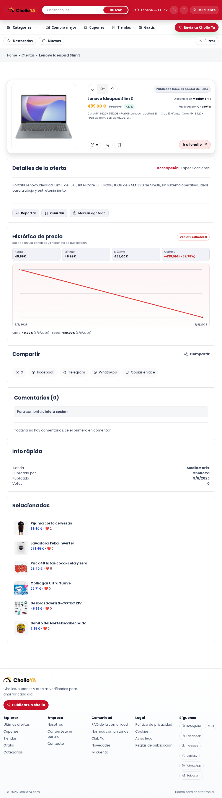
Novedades (101, 745)
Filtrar (209, 40)
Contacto (55, 743)
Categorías (22, 27)
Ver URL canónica (193, 237)
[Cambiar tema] (174, 10)
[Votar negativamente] (92, 89)
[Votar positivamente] (112, 89)
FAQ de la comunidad (109, 724)
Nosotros (55, 724)
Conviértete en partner (60, 734)
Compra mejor (64, 27)
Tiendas (124, 27)
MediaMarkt (202, 99)
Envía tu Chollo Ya (199, 27)
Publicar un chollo (28, 704)
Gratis (149, 27)
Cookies (142, 731)
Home (12, 55)
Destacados (23, 40)
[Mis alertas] (184, 10)
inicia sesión (56, 411)
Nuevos (54, 40)
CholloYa (204, 106)
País (135, 10)
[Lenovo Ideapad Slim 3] (43, 116)
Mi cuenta (99, 752)
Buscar (116, 10)
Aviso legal (144, 738)
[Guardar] (119, 145)
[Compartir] (108, 145)
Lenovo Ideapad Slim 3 (110, 98)
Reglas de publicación (153, 745)
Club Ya (97, 738)
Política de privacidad (153, 724)
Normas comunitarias (109, 731)
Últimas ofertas (16, 724)
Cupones (96, 27)
